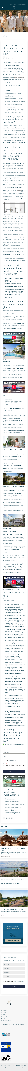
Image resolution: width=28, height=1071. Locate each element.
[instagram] (26, 2)
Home (4, 62)
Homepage (5, 1010)
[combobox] (4, 760)
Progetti (4, 1012)
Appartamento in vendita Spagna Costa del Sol (14, 804)
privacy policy (17, 981)
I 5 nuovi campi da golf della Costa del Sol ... (13, 909)
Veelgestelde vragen (7, 1020)
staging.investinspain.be (19, 77)
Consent (5, 763)
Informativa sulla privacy (14, 1068)
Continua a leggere (5, 856)
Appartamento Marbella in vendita (12, 798)
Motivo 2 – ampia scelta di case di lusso (14, 104)
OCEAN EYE (10, 528)
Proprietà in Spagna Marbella (11, 809)
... (20, 853)
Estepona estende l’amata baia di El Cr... (12, 879)
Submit (14, 986)
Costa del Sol (10, 58)
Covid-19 (14, 368)
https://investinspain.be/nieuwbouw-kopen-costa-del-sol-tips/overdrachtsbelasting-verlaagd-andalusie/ (14, 283)
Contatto (4, 1018)
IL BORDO (7, 404)
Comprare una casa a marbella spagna (12, 802)
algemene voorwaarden (10, 767)
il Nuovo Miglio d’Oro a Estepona (15, 466)
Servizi (4, 1014)
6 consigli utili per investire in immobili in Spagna (14, 109)
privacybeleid (18, 765)
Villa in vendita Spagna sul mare (11, 805)
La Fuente (9, 569)
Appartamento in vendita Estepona (12, 801)
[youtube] (24, 2)
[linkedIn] (22, 2)
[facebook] (20, 2)
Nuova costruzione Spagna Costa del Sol (13, 812)
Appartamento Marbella (10, 799)
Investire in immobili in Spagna (11, 810)
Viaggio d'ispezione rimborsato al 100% (18, 4)
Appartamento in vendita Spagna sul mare (13, 807)
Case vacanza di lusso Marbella (11, 813)
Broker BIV (5, 1016)
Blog (6, 57)
